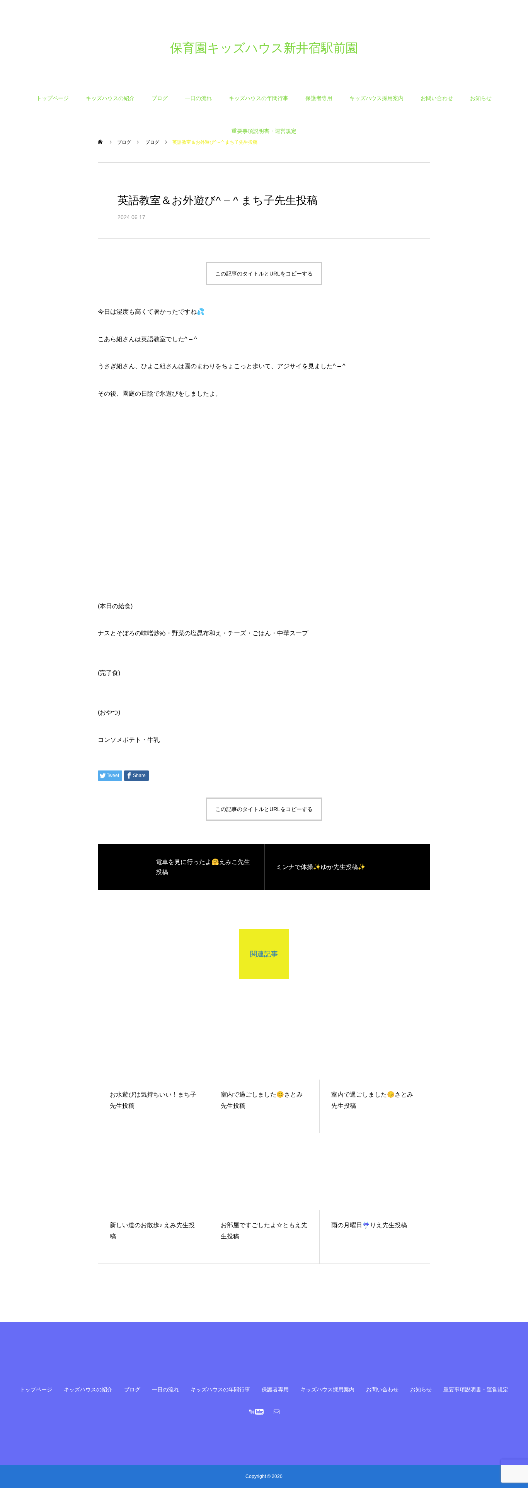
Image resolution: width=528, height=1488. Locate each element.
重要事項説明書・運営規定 (264, 131)
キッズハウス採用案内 (376, 98)
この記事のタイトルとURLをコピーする (264, 273)
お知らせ (481, 98)
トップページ (52, 98)
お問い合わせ (437, 98)
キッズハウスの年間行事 (258, 98)
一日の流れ (198, 98)
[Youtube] (256, 1411)
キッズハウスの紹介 (110, 98)
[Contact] (277, 1411)
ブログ (160, 98)
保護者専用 (318, 98)
